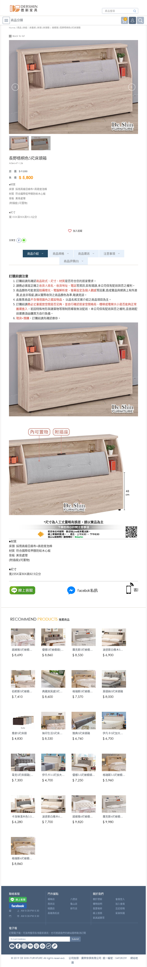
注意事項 (109, 253)
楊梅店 (51, 899)
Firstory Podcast (54, 946)
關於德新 (97, 899)
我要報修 (97, 908)
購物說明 (97, 903)
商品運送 (84, 253)
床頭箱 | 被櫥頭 (50, 27)
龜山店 (73, 903)
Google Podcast (42, 946)
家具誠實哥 (99, 917)
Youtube (12, 946)
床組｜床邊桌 (29, 27)
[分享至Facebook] (18, 240)
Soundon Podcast (48, 946)
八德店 (73, 899)
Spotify (30, 946)
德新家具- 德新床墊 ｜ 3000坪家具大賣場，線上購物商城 (24, 8)
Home (12, 27)
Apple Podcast (36, 946)
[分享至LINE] (24, 240)
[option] (73, 87)
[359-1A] (41, 143)
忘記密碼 (120, 908)
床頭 (39, 27)
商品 (19, 27)
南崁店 (51, 903)
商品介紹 (33, 253)
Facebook (18, 946)
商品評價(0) (71, 261)
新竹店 (73, 908)
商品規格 (58, 253)
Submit (75, 939)
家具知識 (120, 913)
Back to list (19, 36)
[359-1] (19, 143)
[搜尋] (134, 12)
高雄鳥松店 (53, 913)
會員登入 (120, 899)
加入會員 (120, 903)
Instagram (24, 946)
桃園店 (51, 908)
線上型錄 (97, 913)
